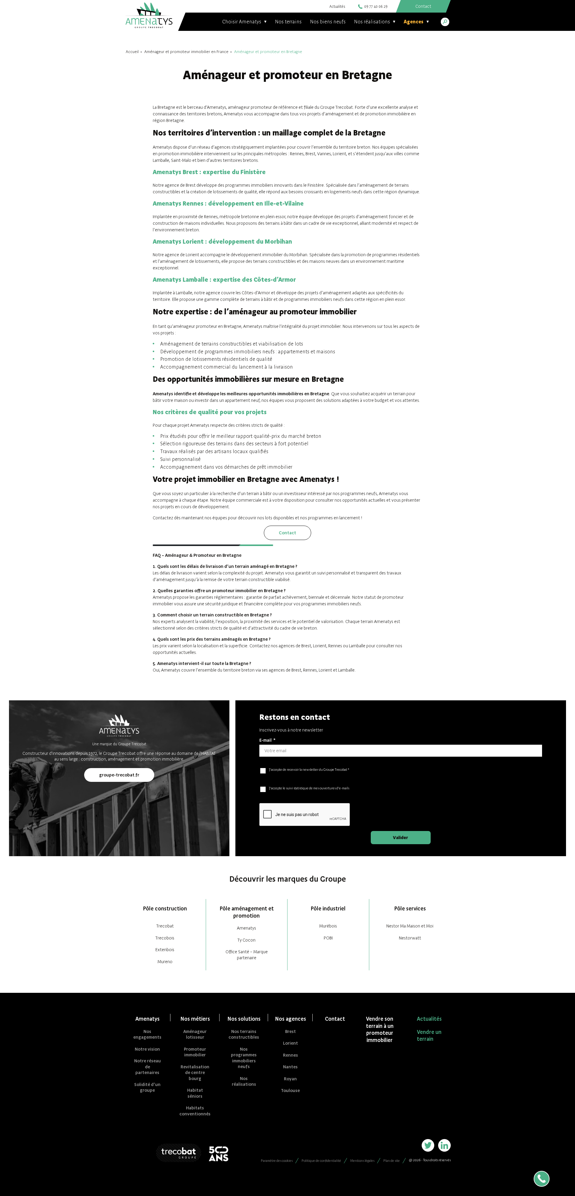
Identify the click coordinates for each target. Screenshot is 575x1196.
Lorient (290, 1043)
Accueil (132, 51)
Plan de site (391, 1161)
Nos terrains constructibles (244, 1034)
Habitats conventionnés (195, 1111)
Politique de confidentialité (321, 1161)
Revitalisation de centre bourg (195, 1072)
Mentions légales (362, 1161)
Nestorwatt (410, 938)
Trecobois (164, 938)
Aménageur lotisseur (195, 1034)
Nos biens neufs (328, 22)
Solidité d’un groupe (147, 1087)
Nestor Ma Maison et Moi (409, 926)
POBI (328, 938)
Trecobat (165, 926)
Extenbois (164, 949)
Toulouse (290, 1090)
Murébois (328, 926)
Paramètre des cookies (277, 1161)
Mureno (165, 961)
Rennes (290, 1055)
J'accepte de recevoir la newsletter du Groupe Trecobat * (309, 769)
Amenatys (246, 928)
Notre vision (147, 1049)
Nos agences (290, 1018)
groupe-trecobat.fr (119, 775)
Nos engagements (147, 1034)
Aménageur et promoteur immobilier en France (186, 51)
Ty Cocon (246, 940)
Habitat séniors (195, 1093)
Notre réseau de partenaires (147, 1066)
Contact (287, 533)
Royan (290, 1079)
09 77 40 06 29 (376, 6)
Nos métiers (195, 1018)
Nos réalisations (244, 1081)
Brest (290, 1031)
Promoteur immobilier (195, 1052)
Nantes (290, 1067)
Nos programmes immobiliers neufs (244, 1058)
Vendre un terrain (429, 1035)
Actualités (337, 6)
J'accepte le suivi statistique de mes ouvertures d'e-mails (309, 788)
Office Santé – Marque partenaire (247, 954)
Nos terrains (288, 22)
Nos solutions (244, 1018)
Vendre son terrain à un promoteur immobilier (380, 1029)
